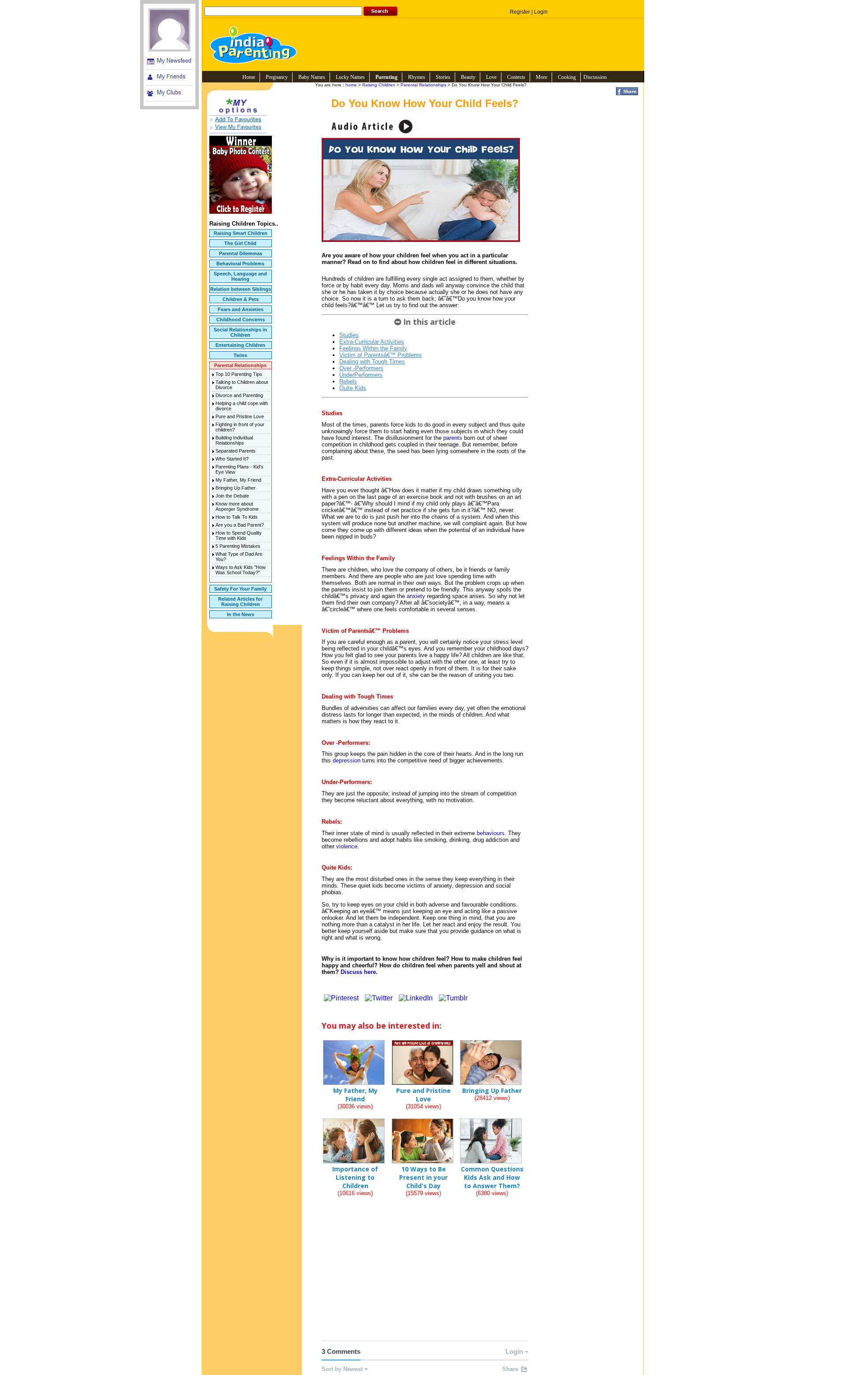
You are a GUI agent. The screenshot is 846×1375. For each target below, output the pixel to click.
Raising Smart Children (240, 233)
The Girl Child (240, 243)
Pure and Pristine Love (239, 416)
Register (520, 12)
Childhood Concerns (240, 319)
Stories (443, 77)
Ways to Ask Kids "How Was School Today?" (240, 570)
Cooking (567, 77)
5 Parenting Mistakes (237, 546)
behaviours (491, 833)
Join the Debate (232, 495)
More (541, 77)
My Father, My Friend (238, 480)
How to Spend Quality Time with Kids (238, 535)
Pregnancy (277, 77)
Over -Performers (361, 368)
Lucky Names (350, 77)
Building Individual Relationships (234, 440)
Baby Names (311, 77)
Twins (240, 355)
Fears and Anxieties (240, 309)
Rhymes (416, 77)
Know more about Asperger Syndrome (237, 506)
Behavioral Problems (240, 263)
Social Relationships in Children (240, 332)
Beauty (468, 77)
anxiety (416, 596)
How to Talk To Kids (236, 517)
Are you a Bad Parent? (239, 525)
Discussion (595, 77)
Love (491, 77)
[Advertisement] (425, 1276)
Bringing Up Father (235, 488)
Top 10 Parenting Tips (238, 374)
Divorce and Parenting (239, 395)
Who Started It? (232, 458)
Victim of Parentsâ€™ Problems (380, 355)
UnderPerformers (360, 375)
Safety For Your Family (240, 588)
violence (346, 846)
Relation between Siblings (240, 289)
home (351, 84)
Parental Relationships (240, 365)
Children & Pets (241, 299)
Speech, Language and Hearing (240, 276)
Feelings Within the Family (373, 348)
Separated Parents (235, 450)
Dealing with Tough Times (372, 361)
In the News (240, 614)
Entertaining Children (240, 345)
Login (541, 12)
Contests (516, 77)
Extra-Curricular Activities (371, 341)
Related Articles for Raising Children (240, 601)
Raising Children (378, 84)
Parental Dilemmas (240, 253)
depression (346, 760)
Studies (349, 335)
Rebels (348, 381)
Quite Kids (352, 388)
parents (452, 438)
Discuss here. (359, 972)
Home (248, 77)
